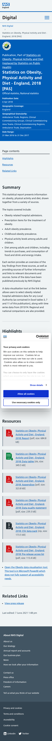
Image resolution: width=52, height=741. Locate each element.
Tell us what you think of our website (21, 693)
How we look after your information (20, 664)
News (6, 660)
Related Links (9, 170)
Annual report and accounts (16, 650)
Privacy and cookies (12, 708)
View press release (14, 603)
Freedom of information (14, 682)
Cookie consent (10, 725)
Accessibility (9, 719)
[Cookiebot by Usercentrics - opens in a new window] (37, 337)
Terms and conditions (13, 714)
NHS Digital (7, 26)
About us (7, 641)
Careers (6, 686)
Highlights (7, 158)
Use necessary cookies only (26, 402)
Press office (8, 677)
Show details (36, 385)
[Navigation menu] (47, 17)
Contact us (8, 672)
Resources (7, 164)
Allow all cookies (26, 394)
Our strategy (9, 646)
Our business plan (11, 655)
